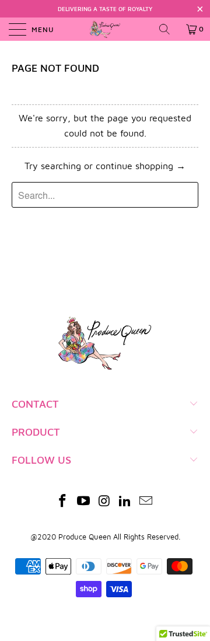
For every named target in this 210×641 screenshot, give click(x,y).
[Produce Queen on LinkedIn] (125, 502)
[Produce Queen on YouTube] (83, 502)
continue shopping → (141, 165)
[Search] (168, 29)
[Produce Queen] (105, 29)
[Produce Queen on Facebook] (63, 502)
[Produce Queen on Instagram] (104, 502)
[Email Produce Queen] (146, 502)
